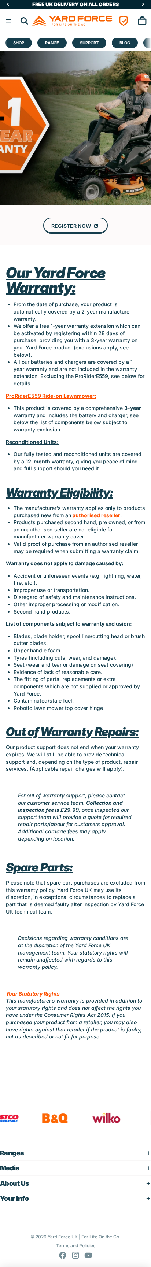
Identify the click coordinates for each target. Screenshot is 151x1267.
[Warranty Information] (123, 20)
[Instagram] (75, 1255)
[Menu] (8, 20)
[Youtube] (88, 1255)
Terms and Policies (75, 1245)
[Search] (24, 21)
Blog (124, 42)
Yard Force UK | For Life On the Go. (84, 1237)
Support (89, 42)
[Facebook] (62, 1255)
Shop (18, 42)
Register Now (71, 226)
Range (52, 42)
